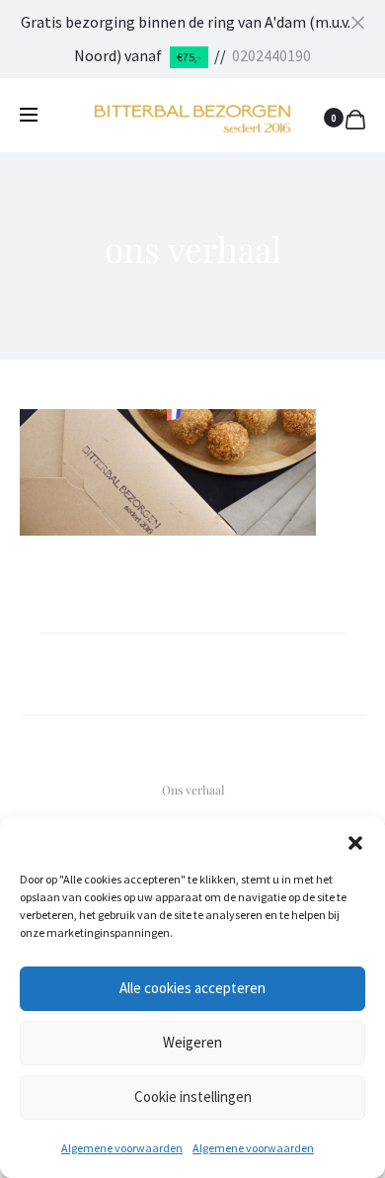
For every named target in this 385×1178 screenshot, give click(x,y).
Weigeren (192, 1042)
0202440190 (271, 55)
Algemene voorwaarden (122, 1147)
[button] (355, 841)
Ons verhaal (193, 790)
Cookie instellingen (193, 1096)
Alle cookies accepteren (192, 987)
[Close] (357, 21)
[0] (355, 116)
